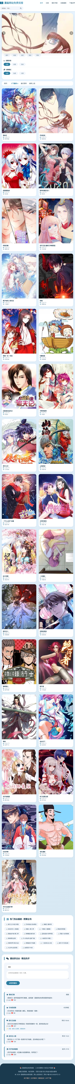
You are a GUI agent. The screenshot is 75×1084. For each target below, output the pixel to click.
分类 (47, 3)
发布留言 (14, 993)
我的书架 (55, 3)
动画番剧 (63, 3)
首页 (41, 3)
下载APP (72, 3)
